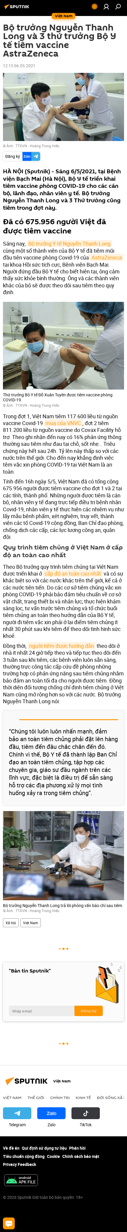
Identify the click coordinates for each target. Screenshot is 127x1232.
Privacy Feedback (19, 1164)
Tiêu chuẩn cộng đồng (24, 1156)
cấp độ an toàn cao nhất (73, 573)
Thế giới (35, 1097)
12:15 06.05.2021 (19, 65)
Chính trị (60, 1097)
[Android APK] (21, 1180)
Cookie (53, 1156)
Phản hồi (77, 1148)
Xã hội (11, 922)
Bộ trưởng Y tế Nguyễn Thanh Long (69, 243)
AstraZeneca (106, 257)
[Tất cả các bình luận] (9, 1223)
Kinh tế (83, 1097)
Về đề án (11, 1148)
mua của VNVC (63, 423)
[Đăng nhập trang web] (106, 6)
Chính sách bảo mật (80, 1156)
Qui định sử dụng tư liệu (44, 1148)
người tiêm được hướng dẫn (61, 645)
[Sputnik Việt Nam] (17, 9)
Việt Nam (30, 922)
